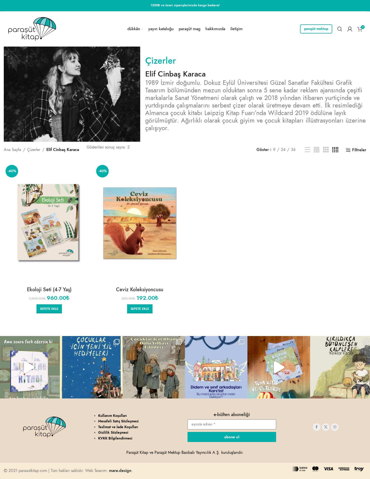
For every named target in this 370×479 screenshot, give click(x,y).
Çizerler (160, 61)
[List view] (307, 150)
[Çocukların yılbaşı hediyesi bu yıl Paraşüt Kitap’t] (278, 367)
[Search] (340, 29)
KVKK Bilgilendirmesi (115, 438)
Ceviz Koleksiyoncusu (139, 289)
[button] (49, 308)
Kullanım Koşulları (112, 415)
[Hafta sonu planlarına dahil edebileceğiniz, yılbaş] (154, 367)
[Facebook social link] (316, 427)
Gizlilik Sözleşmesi (113, 432)
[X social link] (325, 427)
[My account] (350, 29)
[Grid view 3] (326, 150)
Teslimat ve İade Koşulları (118, 427)
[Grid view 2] (316, 150)
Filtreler (359, 150)
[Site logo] (32, 28)
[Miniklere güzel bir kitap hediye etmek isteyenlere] (91, 367)
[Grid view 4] (335, 150)
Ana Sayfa (12, 150)
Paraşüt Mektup (316, 28)
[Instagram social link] (335, 427)
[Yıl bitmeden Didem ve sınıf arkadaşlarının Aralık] (216, 367)
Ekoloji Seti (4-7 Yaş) (49, 289)
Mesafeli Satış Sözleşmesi (118, 421)
